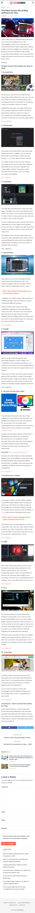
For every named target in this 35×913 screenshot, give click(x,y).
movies (9, 158)
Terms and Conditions (24, 902)
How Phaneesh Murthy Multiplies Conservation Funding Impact (20, 765)
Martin (5, 16)
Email (3, 820)
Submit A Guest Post (9, 902)
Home (3, 7)
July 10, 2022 (13, 16)
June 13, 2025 (13, 768)
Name (3, 812)
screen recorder (6, 430)
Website (4, 828)
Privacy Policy (13, 905)
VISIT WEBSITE (6, 121)
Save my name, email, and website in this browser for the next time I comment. (16, 837)
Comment (5, 787)
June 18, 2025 (13, 761)
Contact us (22, 905)
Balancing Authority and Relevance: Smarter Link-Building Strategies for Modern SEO (21, 757)
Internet (8, 7)
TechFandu (19, 910)
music (3, 512)
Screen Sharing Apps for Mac (18, 452)
